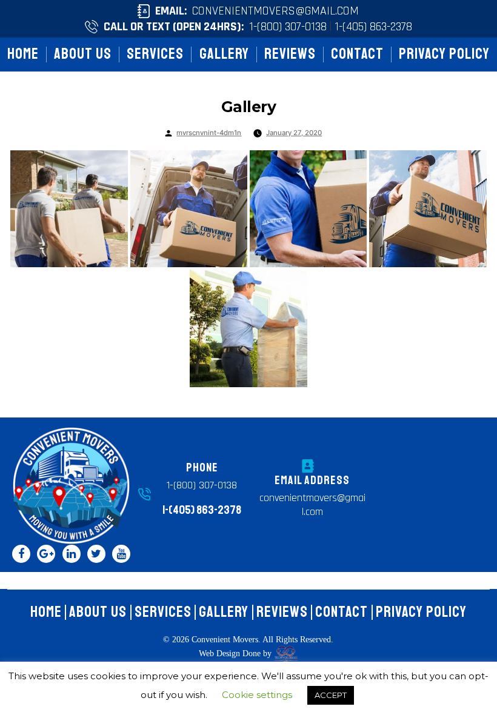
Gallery (224, 54)
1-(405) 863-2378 (373, 27)
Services (155, 54)
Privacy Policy (444, 54)
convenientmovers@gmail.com (275, 11)
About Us (83, 54)
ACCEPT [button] (331, 695)
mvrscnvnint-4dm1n (208, 132)
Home (23, 54)
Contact (357, 54)
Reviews (290, 54)
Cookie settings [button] (257, 694)
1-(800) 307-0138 (288, 27)
